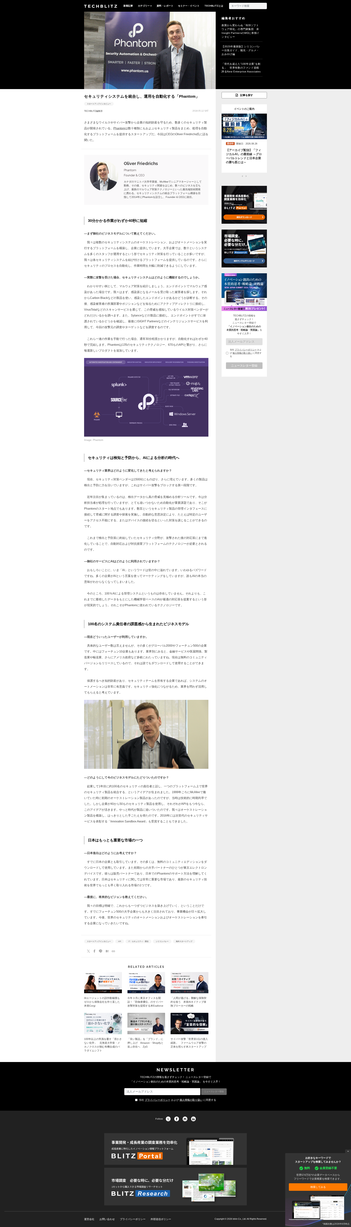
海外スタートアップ (184, 941)
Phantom (119, 128)
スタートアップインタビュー (99, 104)
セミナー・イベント (188, 5)
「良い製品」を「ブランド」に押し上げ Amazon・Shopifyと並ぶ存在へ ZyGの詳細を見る (146, 1034)
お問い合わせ (107, 1219)
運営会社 (89, 1219)
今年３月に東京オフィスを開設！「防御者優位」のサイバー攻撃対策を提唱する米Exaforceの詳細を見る (146, 991)
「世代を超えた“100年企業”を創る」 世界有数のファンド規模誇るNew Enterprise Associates (241, 67)
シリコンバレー (162, 941)
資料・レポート (165, 5)
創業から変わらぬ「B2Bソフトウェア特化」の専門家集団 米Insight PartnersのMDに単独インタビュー (240, 31)
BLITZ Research (175, 1186)
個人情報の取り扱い (242, 353)
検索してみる (318, 1186)
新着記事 (128, 5)
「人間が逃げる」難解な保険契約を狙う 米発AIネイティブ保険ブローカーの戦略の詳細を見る (189, 991)
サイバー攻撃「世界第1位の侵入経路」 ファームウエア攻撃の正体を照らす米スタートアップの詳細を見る (189, 1034)
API (119, 941)
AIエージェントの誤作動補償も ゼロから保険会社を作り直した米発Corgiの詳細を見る (103, 991)
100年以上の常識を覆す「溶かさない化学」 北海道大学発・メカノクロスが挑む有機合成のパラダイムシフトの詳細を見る (103, 1034)
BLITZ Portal (175, 1149)
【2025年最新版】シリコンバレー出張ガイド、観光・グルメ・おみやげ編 (241, 50)
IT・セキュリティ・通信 (138, 941)
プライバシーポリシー (246, 349)
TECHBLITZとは (213, 5)
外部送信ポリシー (161, 1219)
